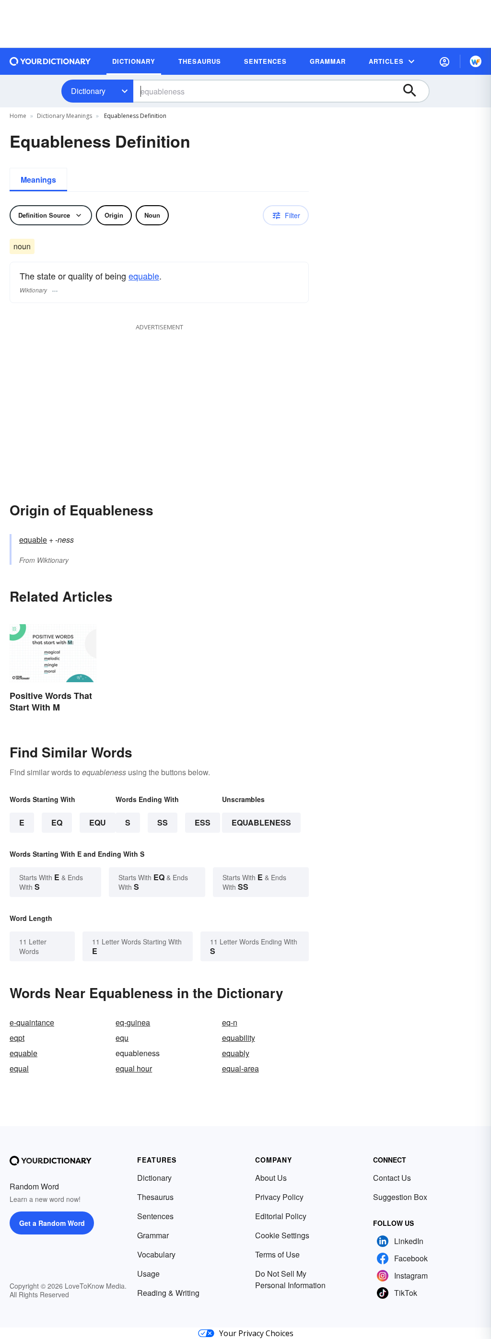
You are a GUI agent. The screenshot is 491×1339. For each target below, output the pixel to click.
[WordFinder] (475, 61)
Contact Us (392, 1177)
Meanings (38, 179)
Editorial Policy (280, 1216)
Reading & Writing (168, 1292)
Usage (148, 1273)
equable (144, 275)
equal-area (240, 1068)
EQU (97, 822)
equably (235, 1053)
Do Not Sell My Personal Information (290, 1279)
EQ (56, 822)
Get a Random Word (52, 1223)
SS (162, 822)
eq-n (229, 1022)
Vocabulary (156, 1254)
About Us (271, 1177)
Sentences (155, 1216)
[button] (444, 61)
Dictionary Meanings (64, 116)
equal (19, 1068)
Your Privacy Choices (256, 1333)
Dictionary (88, 90)
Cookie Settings (282, 1235)
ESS (202, 822)
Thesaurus (155, 1196)
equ (122, 1037)
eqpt (17, 1037)
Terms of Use (277, 1254)
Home (18, 116)
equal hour (134, 1068)
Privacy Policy (279, 1196)
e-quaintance (32, 1022)
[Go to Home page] (50, 61)
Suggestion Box (400, 1196)
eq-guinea (133, 1022)
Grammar (153, 1235)
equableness (261, 822)
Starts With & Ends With (51, 882)
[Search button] (414, 91)
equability (238, 1037)
